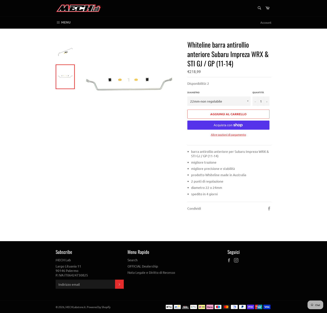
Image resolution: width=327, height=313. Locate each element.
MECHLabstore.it (75, 307)
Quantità (258, 92)
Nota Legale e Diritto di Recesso (151, 272)
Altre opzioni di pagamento (228, 134)
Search (133, 260)
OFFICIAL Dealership (143, 266)
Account (265, 22)
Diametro (193, 92)
